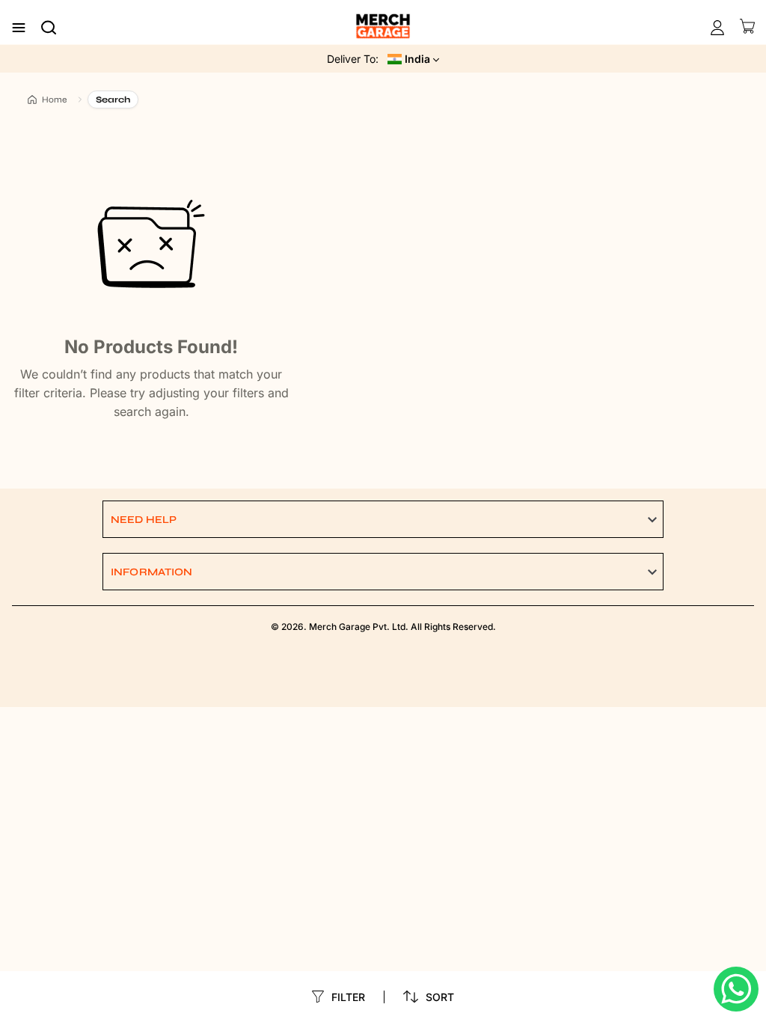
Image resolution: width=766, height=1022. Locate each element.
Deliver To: (353, 58)
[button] (383, 519)
